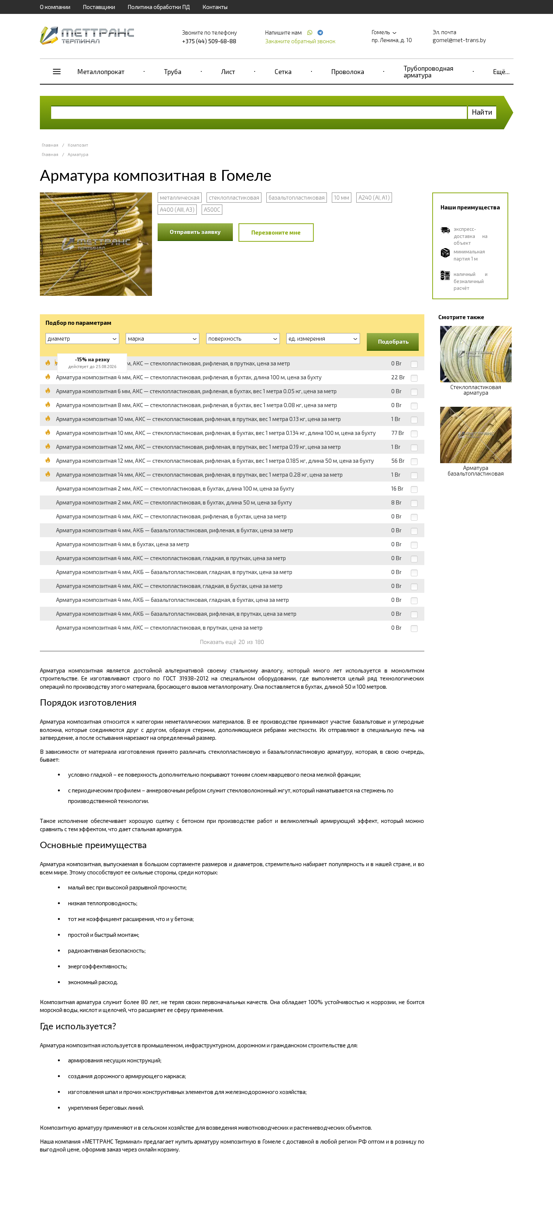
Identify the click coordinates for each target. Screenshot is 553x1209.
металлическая (179, 197)
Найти (482, 112)
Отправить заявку (195, 231)
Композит (78, 144)
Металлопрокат (101, 71)
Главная (50, 144)
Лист (228, 71)
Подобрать (393, 341)
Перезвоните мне (276, 232)
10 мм (341, 197)
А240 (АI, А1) (374, 197)
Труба (172, 71)
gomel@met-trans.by (459, 39)
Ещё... (501, 71)
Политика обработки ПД (159, 6)
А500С (212, 209)
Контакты (215, 6)
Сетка (283, 71)
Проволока (347, 71)
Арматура (78, 154)
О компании (55, 6)
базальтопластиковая (297, 197)
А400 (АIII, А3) (177, 209)
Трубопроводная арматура (428, 71)
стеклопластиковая (234, 197)
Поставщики (99, 6)
